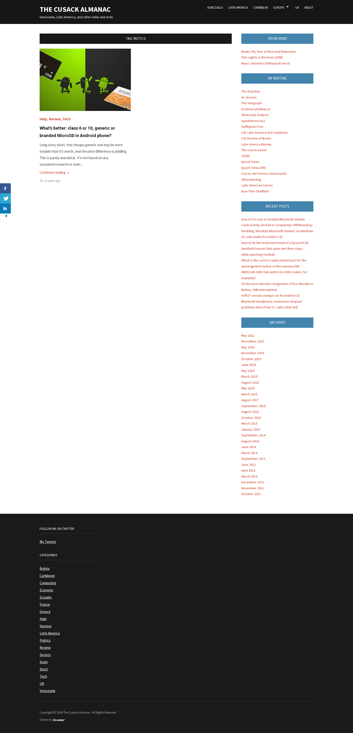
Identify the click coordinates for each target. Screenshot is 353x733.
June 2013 (248, 464)
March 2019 (249, 376)
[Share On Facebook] (5, 188)
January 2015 (250, 429)
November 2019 (252, 353)
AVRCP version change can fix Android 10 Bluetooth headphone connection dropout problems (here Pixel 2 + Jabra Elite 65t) (271, 301)
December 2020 (252, 341)
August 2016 (250, 412)
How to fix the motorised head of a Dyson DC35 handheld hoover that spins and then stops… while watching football (275, 249)
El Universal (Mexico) (255, 109)
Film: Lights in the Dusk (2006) (262, 57)
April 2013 (248, 470)
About (308, 8)
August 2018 (250, 382)
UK (297, 8)
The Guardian (250, 91)
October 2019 (251, 359)
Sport (44, 669)
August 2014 (250, 441)
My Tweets (48, 541)
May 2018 (248, 388)
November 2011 (252, 488)
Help (43, 118)
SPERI (245, 156)
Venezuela (215, 8)
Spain (44, 662)
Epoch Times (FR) (253, 168)
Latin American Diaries (257, 185)
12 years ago (52, 181)
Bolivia (44, 568)
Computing (48, 583)
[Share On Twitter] (5, 198)
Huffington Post (252, 126)
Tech (66, 118)
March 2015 (249, 423)
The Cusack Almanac (75, 9)
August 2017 (250, 400)
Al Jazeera (248, 97)
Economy (46, 590)
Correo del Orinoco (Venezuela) (263, 173)
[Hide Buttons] (6, 215)
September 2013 (253, 458)
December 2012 (252, 482)
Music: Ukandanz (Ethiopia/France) (265, 63)
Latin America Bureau (256, 144)
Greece (45, 611)
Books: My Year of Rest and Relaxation (268, 51)
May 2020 (248, 347)
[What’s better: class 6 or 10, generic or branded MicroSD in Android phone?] (85, 79)
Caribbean (260, 8)
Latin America (238, 8)
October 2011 (251, 494)
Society (45, 654)
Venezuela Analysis (255, 115)
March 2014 (249, 453)
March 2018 (249, 394)
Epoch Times (250, 162)
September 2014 (253, 435)
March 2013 (249, 476)
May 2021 (248, 335)
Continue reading (55, 172)
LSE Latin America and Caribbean (264, 132)
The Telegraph (251, 103)
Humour (46, 626)
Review (55, 118)
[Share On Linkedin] (5, 208)
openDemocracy (253, 121)
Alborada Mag (251, 179)
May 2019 (248, 371)
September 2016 (253, 406)
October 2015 (251, 418)
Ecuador (46, 597)
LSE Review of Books (256, 138)
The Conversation (254, 150)
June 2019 (248, 365)
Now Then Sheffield (255, 191)
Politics (45, 640)
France (45, 604)
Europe (279, 8)
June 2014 (248, 447)
